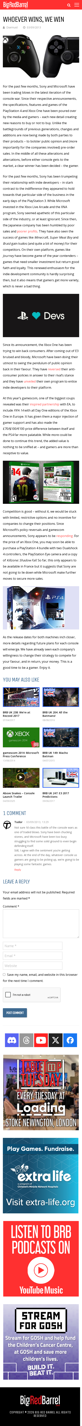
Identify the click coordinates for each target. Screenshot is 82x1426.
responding (64, 536)
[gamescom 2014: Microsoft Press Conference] (21, 737)
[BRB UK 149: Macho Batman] (61, 737)
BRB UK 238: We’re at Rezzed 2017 (16, 714)
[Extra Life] (40, 1212)
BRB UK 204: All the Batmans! (55, 714)
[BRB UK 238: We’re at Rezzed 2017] (21, 697)
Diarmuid (12, 27)
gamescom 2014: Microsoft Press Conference (21, 754)
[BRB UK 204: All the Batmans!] (61, 697)
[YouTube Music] (41, 1295)
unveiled (30, 381)
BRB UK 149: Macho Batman (55, 754)
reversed (54, 369)
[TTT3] (41, 1129)
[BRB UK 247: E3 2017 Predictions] (61, 778)
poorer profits (27, 231)
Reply (17, 869)
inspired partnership (44, 404)
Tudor (18, 822)
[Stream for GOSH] (41, 1378)
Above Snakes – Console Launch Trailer (19, 794)
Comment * (11, 906)
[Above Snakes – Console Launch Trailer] (21, 778)
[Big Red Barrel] (15, 8)
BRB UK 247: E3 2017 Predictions (56, 794)
